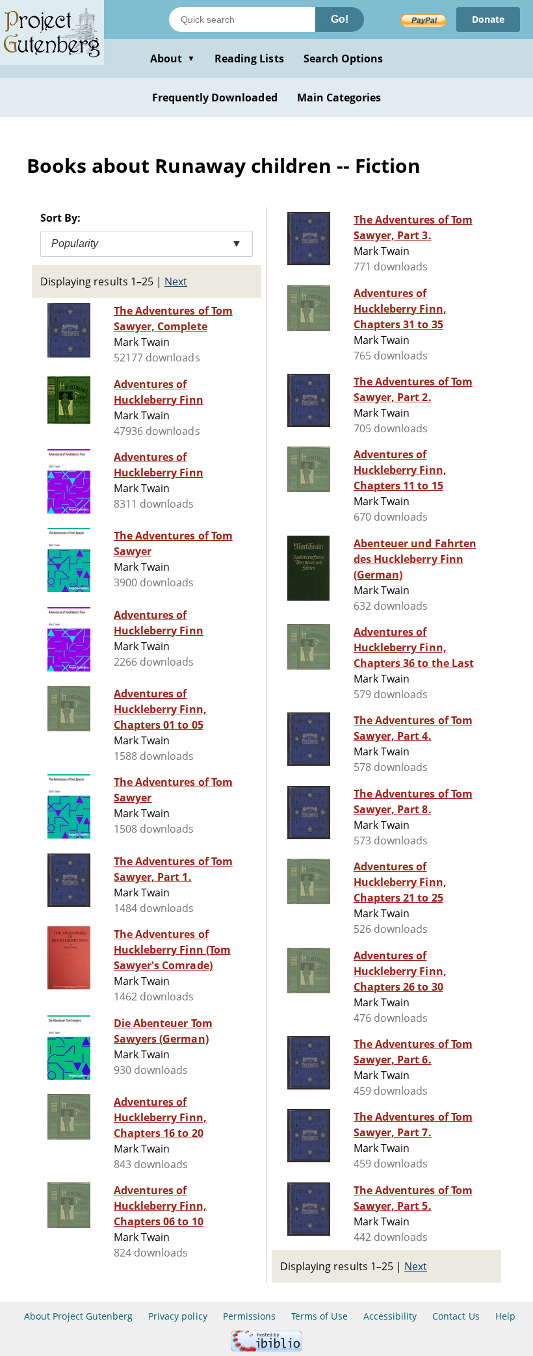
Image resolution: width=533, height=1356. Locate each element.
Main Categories (339, 97)
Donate (488, 19)
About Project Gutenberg (78, 1316)
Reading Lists (249, 58)
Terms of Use (319, 1316)
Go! (339, 19)
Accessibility (390, 1316)
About (172, 58)
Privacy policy (177, 1316)
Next (175, 281)
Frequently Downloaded (215, 97)
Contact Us (455, 1316)
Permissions (249, 1316)
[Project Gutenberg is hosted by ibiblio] (266, 1348)
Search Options (344, 58)
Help (505, 1316)
